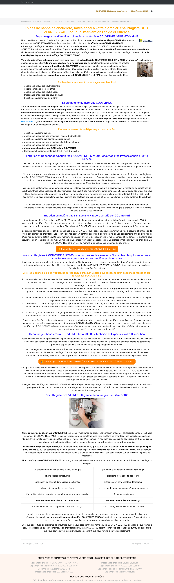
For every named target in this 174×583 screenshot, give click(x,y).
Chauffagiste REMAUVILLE (141, 544)
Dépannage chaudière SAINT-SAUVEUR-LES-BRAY (54, 566)
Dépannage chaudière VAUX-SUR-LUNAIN (120, 566)
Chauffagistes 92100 (139, 11)
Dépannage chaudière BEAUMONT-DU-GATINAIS (54, 563)
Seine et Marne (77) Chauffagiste (107, 21)
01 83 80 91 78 (28, 2)
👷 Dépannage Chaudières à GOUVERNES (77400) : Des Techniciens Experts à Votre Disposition (87, 361)
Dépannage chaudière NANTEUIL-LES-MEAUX (120, 569)
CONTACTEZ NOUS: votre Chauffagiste (111, 11)
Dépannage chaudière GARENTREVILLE (54, 572)
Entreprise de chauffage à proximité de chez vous (39, 21)
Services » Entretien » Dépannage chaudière (76, 21)
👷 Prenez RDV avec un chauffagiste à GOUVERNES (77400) (87, 249)
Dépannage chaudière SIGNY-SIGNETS (119, 563)
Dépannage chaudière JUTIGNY (120, 572)
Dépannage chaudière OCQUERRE (54, 569)
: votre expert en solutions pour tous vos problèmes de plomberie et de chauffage (87, 580)
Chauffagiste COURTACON (32, 544)
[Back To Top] (168, 577)
